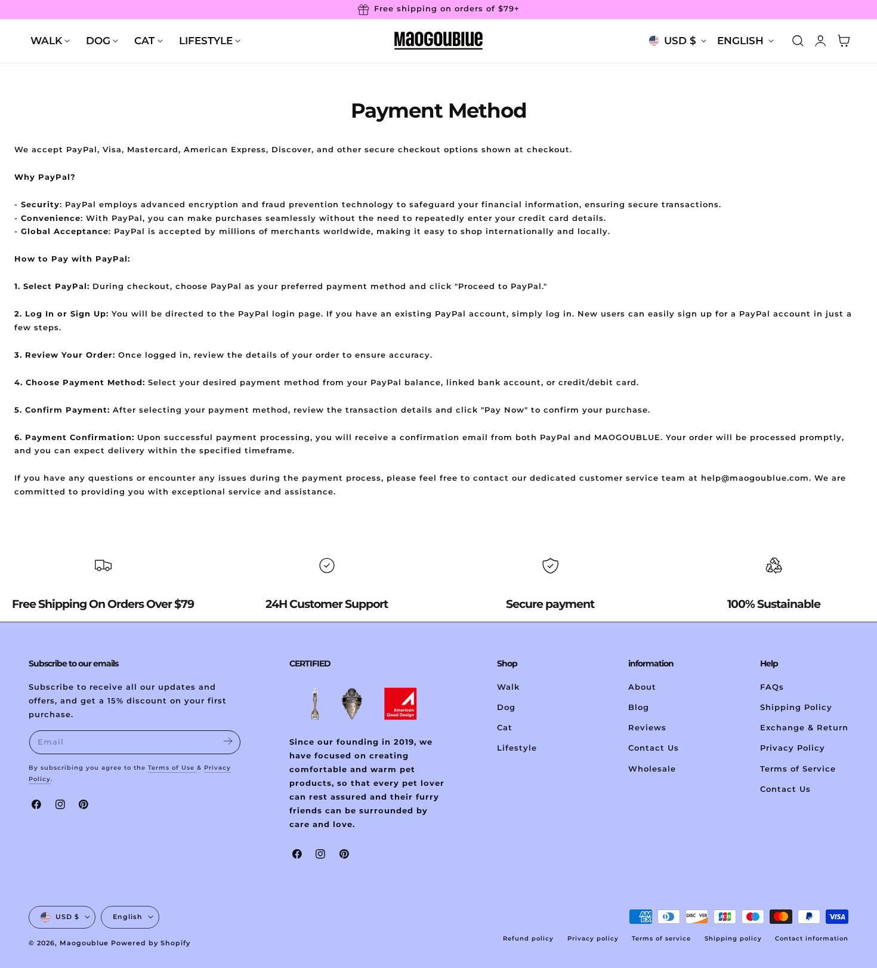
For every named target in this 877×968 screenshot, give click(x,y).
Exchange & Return (804, 727)
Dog (506, 707)
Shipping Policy (796, 707)
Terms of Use (172, 768)
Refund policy (528, 938)
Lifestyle (517, 747)
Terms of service (661, 938)
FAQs (772, 687)
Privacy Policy (792, 747)
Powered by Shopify (150, 943)
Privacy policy (593, 938)
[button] (798, 40)
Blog (638, 707)
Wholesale (652, 768)
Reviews (647, 727)
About (642, 687)
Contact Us (653, 747)
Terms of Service (798, 768)
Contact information (811, 938)
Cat (504, 727)
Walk (508, 687)
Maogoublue (84, 943)
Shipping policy (733, 938)
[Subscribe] (227, 741)
